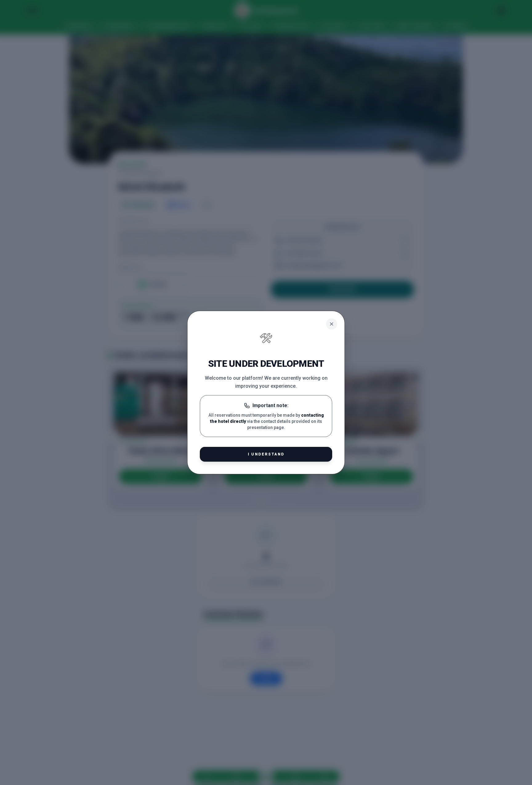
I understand (266, 454)
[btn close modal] (331, 324)
